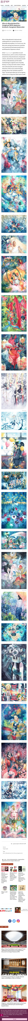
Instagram (18, 921)
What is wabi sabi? (4, 892)
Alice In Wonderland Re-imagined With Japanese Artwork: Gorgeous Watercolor (13, 25)
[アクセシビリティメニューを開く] (1, 1015)
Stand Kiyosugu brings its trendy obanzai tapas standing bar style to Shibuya (12, 977)
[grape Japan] (2, 859)
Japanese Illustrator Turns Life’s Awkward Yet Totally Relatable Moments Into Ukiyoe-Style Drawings (21, 896)
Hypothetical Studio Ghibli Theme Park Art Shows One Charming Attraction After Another (13, 895)
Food (2, 5)
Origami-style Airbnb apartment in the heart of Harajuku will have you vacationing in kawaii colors (13, 1004)
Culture (7, 5)
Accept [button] (14, 1019)
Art (12, 5)
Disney (15, 853)
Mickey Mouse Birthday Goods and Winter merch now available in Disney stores (13, 876)
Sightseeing (17, 5)
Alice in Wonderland (7, 853)
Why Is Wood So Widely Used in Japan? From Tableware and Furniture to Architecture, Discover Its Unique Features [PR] (13, 950)
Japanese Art (20, 853)
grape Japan (5, 2)
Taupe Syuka (24, 20)
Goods (24, 5)
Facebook (9, 921)
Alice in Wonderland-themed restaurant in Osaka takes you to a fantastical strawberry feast (4, 877)
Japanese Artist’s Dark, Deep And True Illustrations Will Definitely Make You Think (21, 877)
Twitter (14, 921)
